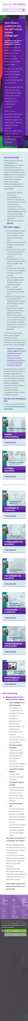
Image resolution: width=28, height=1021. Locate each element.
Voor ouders (14, 909)
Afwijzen (15, 934)
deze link (10, 223)
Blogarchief (15, 917)
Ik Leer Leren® (14, 912)
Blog (13, 915)
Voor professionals (15, 905)
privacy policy (15, 923)
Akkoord (15, 930)
